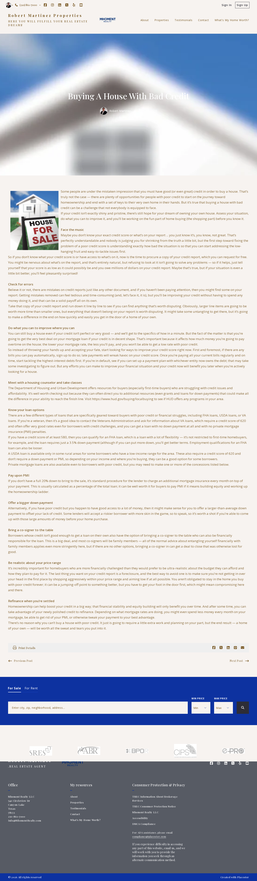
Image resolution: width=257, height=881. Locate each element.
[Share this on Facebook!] (214, 647)
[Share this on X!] (221, 647)
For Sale (14, 688)
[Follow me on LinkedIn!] (59, 5)
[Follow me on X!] (66, 5)
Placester (243, 877)
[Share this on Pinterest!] (235, 647)
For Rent (31, 688)
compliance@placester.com (149, 836)
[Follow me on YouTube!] (81, 5)
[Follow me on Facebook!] (45, 5)
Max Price (220, 698)
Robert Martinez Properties (45, 15)
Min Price (198, 698)
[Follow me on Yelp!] (74, 5)
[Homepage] (108, 20)
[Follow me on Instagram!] (52, 5)
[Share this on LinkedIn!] (228, 647)
